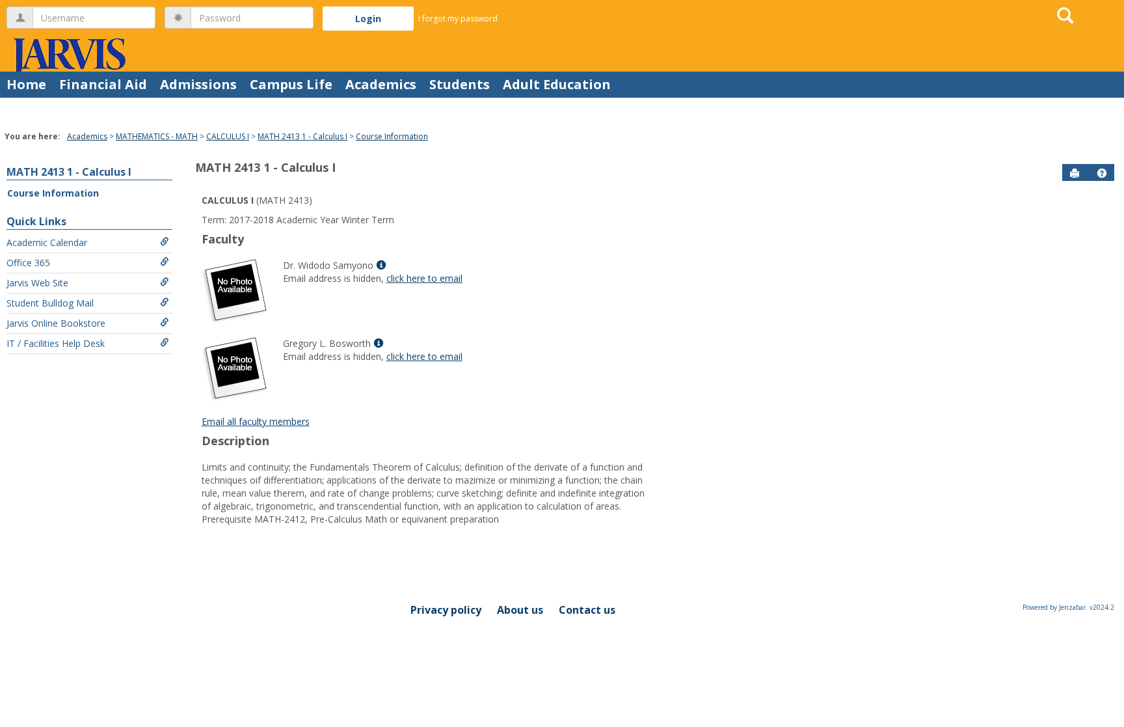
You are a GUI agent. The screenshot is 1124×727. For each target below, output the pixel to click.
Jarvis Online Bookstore (56, 323)
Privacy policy (445, 610)
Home (26, 84)
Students (459, 84)
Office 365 (28, 262)
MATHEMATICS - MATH (157, 136)
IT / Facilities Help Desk (56, 343)
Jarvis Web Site (37, 283)
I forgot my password (458, 18)
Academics (380, 84)
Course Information (392, 136)
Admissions (198, 84)
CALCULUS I (227, 136)
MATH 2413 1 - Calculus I (302, 136)
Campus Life (291, 84)
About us (520, 610)
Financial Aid (103, 84)
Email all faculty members (256, 421)
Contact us (587, 610)
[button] (1102, 173)
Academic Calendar (47, 242)
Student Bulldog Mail (50, 303)
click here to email (424, 278)
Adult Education (557, 84)
